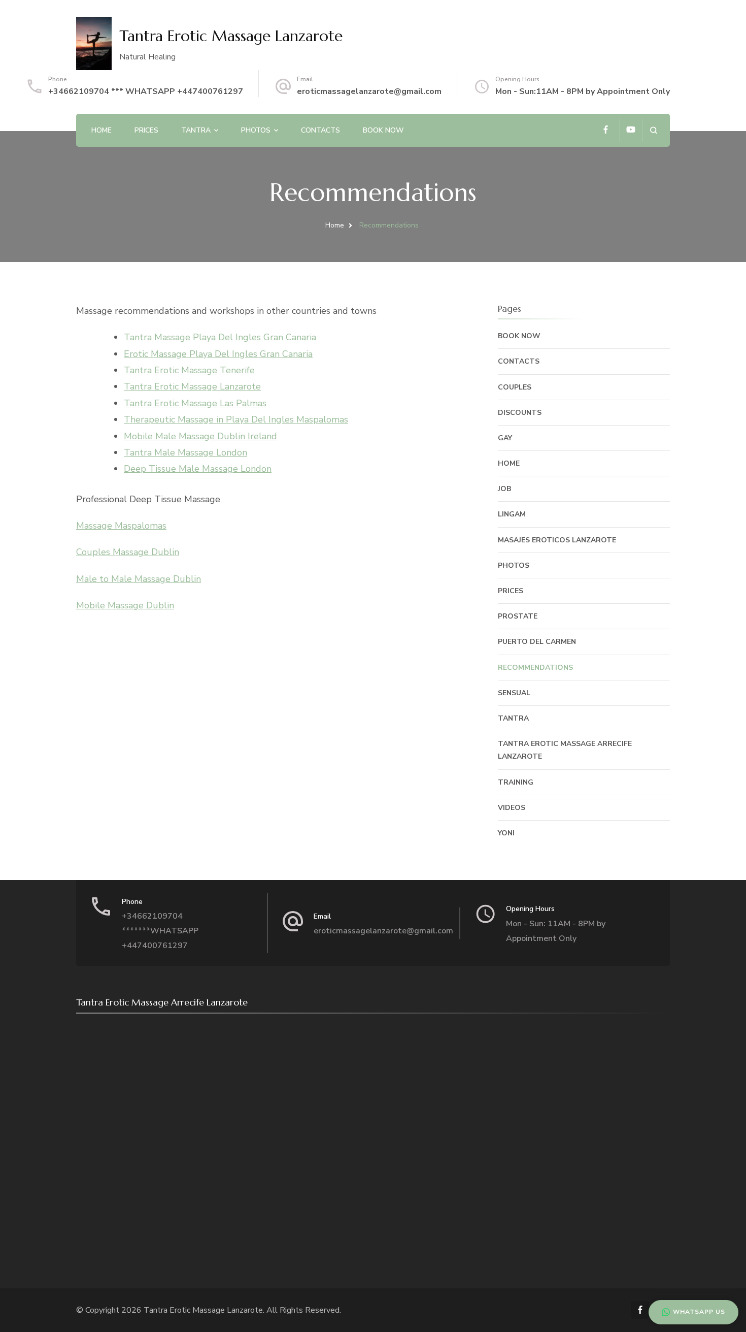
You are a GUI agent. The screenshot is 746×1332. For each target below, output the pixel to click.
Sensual (514, 693)
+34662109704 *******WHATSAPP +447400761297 (160, 931)
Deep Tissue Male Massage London (198, 469)
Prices (146, 130)
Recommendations (535, 667)
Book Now (383, 130)
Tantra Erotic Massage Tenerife (189, 370)
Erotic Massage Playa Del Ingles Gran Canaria (218, 354)
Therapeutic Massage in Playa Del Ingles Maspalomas (236, 419)
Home (101, 130)
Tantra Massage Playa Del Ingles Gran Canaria (220, 337)
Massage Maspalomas (121, 525)
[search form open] (653, 130)
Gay (505, 438)
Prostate (517, 616)
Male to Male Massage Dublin (138, 579)
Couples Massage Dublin (127, 552)
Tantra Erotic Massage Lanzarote (231, 35)
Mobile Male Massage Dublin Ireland (200, 436)
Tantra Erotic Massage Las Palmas (195, 403)
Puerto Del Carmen (537, 641)
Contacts (320, 130)
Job (504, 489)
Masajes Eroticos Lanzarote (557, 540)
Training (515, 782)
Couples (514, 387)
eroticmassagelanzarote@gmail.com (369, 91)
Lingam (512, 514)
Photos (255, 130)
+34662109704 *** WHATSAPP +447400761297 (145, 91)
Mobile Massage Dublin (125, 605)
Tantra (196, 130)
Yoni (506, 833)
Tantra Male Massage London (185, 452)
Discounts (519, 412)
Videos (511, 808)
